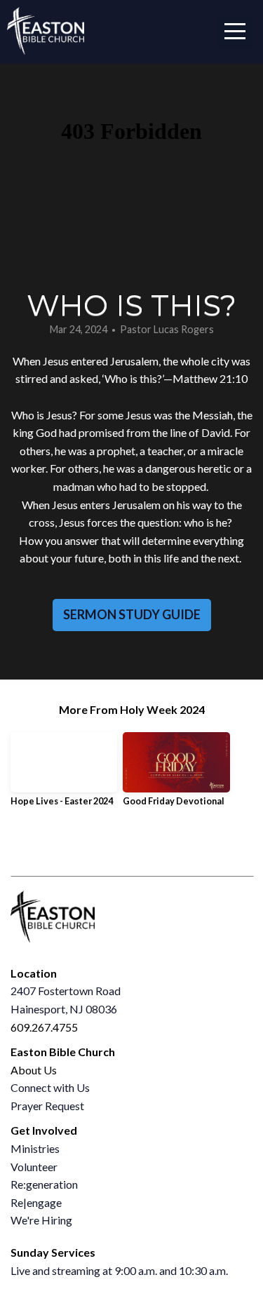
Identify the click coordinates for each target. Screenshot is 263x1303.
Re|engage (36, 1202)
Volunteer (34, 1166)
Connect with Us (50, 1087)
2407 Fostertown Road (67, 990)
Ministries (35, 1148)
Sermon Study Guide (132, 614)
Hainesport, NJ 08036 (64, 1008)
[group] (64, 774)
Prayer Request (47, 1105)
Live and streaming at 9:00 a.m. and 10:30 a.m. (119, 1270)
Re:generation (44, 1184)
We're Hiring (41, 1220)
